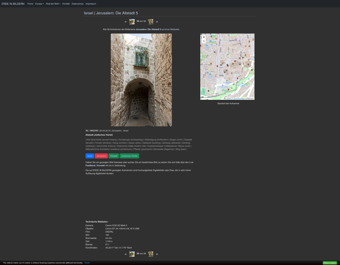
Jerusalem (101, 155)
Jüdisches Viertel (129, 155)
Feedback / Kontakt (95, 165)
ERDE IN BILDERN (13, 4)
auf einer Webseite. (158, 29)
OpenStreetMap (239, 98)
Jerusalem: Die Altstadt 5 (117, 12)
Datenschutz (78, 3)
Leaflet (228, 98)
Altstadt (113, 155)
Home (30, 3)
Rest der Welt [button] (52, 3)
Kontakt (66, 3)
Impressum (91, 3)
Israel (88, 12)
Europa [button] (38, 3)
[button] (227, 65)
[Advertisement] (141, 197)
